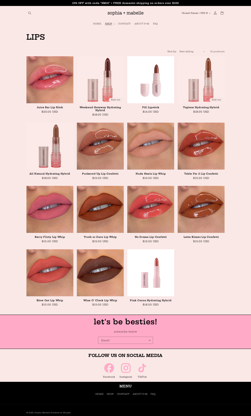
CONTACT (123, 393)
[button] (29, 13)
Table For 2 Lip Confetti (201, 173)
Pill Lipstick (150, 107)
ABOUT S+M (140, 393)
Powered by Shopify (61, 413)
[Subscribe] (149, 340)
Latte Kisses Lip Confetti (201, 236)
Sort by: (171, 51)
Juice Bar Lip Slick (50, 107)
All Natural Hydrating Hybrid (49, 173)
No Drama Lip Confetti (151, 236)
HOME (99, 393)
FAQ (153, 393)
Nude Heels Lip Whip (151, 173)
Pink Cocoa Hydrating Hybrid (150, 300)
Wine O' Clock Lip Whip (100, 300)
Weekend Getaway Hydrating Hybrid (100, 109)
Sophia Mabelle (42, 413)
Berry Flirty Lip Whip (50, 236)
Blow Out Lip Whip (50, 300)
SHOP (110, 393)
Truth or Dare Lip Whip (100, 236)
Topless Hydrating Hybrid (201, 107)
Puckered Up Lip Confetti (100, 173)
